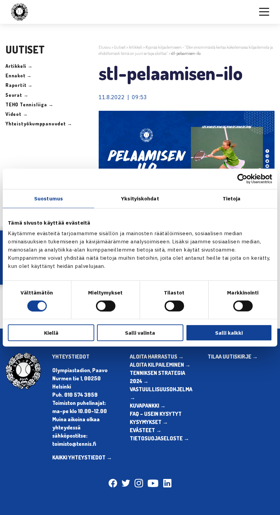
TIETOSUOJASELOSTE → (159, 438)
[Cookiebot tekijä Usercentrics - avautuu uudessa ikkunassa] (242, 178)
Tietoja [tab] (232, 198)
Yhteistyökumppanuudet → (38, 123)
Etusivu (105, 47)
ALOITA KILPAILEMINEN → (160, 364)
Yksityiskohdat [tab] (140, 198)
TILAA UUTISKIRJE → (233, 356)
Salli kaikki (229, 333)
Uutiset (120, 47)
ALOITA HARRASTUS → (157, 356)
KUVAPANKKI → (148, 405)
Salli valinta (140, 333)
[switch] (105, 305)
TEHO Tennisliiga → (29, 104)
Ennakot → (18, 75)
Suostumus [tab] (48, 198)
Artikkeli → (19, 66)
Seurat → (16, 95)
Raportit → (19, 85)
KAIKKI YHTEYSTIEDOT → (82, 457)
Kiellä (51, 333)
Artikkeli (135, 47)
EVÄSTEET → (146, 430)
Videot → (16, 114)
